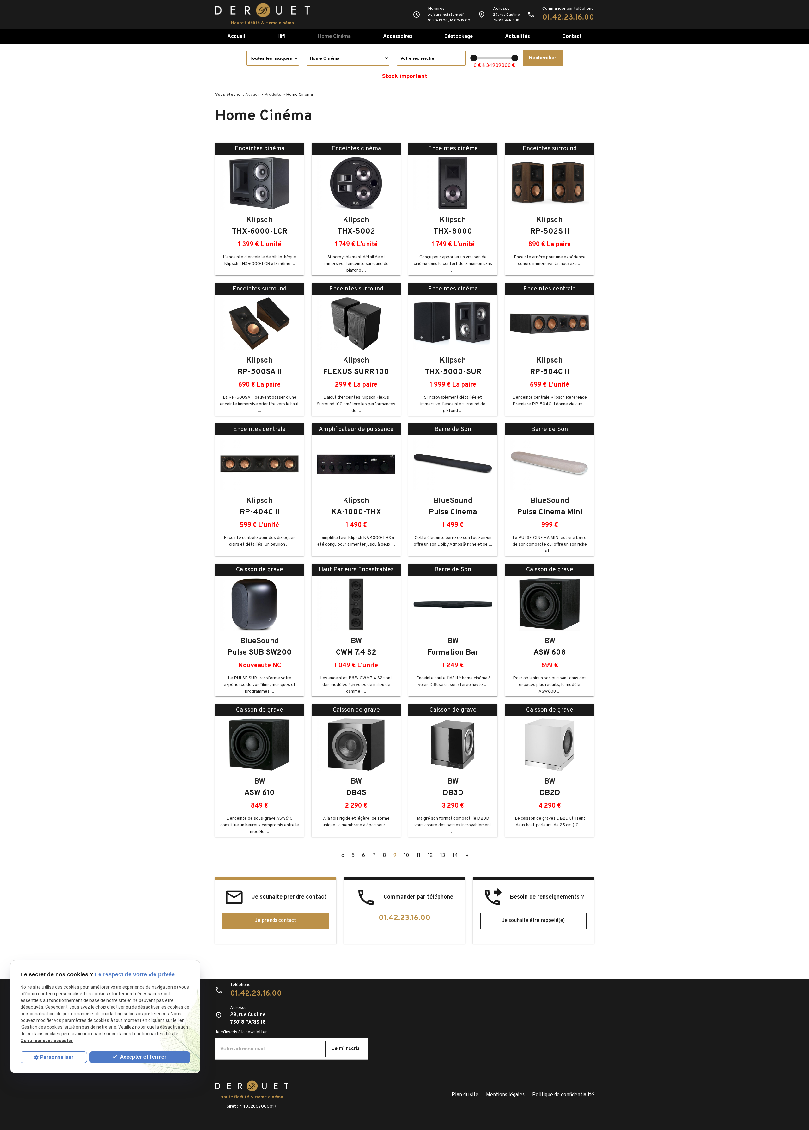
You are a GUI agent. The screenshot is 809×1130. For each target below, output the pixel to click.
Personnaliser (57, 1057)
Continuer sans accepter (47, 1040)
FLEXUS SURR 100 (356, 372)
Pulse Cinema (453, 512)
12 (430, 855)
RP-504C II (549, 372)
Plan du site (465, 1095)
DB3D (453, 793)
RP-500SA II (260, 372)
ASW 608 (549, 652)
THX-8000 (453, 231)
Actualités (517, 36)
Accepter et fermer (143, 1057)
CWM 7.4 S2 (356, 652)
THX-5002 (356, 231)
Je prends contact (275, 921)
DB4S (356, 793)
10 (406, 855)
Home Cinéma (334, 36)
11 (418, 855)
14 (455, 855)
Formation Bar (453, 652)
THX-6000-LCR (259, 231)
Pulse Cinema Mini (549, 512)
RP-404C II (259, 512)
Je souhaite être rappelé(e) (533, 921)
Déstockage (458, 36)
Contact (572, 36)
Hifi (281, 36)
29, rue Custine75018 (506, 17)
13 (442, 855)
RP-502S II (549, 231)
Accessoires (397, 36)
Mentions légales (505, 1095)
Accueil (236, 36)
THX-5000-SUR (453, 372)
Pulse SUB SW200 (259, 652)
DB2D (549, 793)
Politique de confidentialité (563, 1095)
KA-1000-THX (356, 512)
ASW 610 (259, 793)
